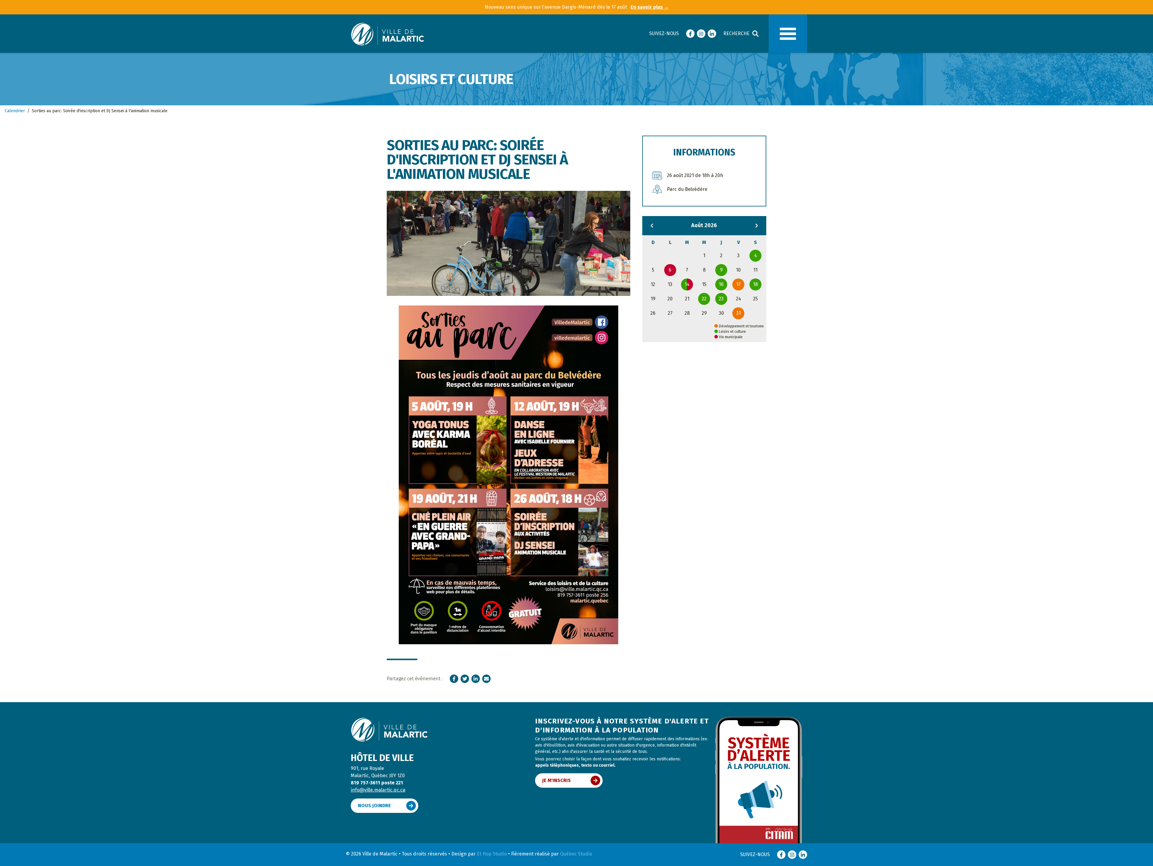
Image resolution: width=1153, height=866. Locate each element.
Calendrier (15, 110)
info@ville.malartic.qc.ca (378, 790)
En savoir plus (650, 7)
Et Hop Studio (492, 854)
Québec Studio (576, 854)
